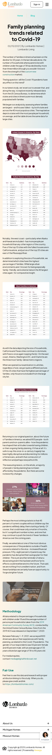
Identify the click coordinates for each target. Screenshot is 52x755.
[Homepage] (13, 4)
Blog (33, 15)
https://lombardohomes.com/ (19, 684)
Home (20, 15)
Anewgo (38, 750)
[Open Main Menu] (47, 4)
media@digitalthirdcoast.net (23, 658)
